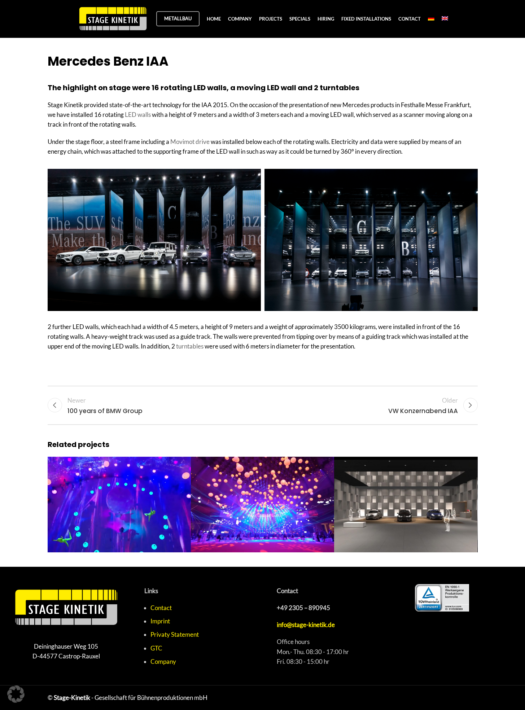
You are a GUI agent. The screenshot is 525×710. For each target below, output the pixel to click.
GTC (156, 648)
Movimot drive (190, 141)
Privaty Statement (174, 634)
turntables (190, 346)
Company (163, 661)
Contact (161, 608)
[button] (16, 694)
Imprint (160, 621)
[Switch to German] (431, 18)
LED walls (138, 114)
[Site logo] (113, 18)
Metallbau (178, 18)
